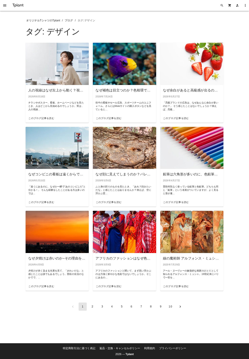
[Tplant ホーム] (18, 4)
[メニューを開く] (5, 5)
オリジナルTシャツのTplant (43, 20)
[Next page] (180, 307)
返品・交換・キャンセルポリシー (119, 348)
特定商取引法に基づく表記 (79, 348)
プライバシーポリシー (172, 348)
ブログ (69, 20)
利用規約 (149, 348)
